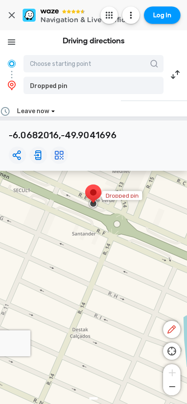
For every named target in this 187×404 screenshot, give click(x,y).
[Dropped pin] (93, 196)
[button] (93, 85)
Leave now (33, 111)
